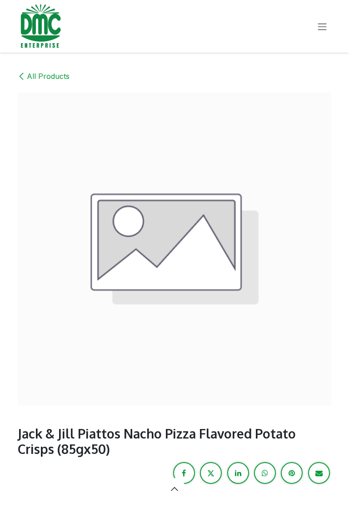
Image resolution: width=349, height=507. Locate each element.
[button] (174, 489)
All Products (48, 76)
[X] (211, 473)
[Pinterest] (292, 473)
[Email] (319, 473)
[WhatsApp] (265, 473)
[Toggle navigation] (322, 26)
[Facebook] (184, 473)
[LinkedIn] (238, 473)
